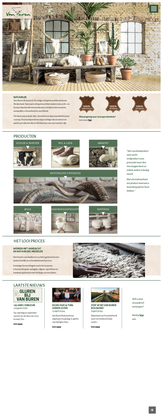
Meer (20, 324)
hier (90, 120)
